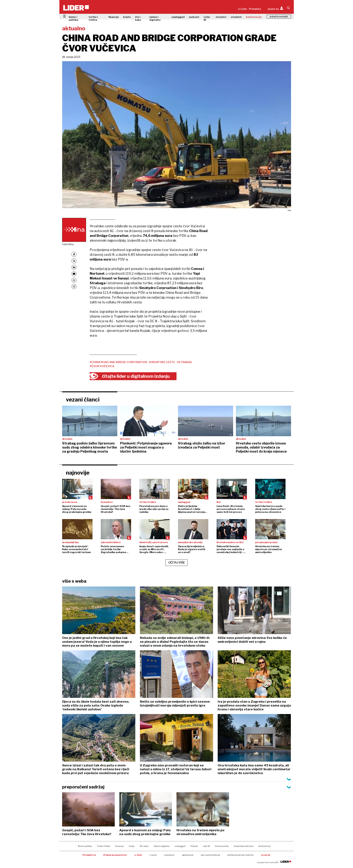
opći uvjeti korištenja (210, 855)
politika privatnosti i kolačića (240, 855)
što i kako (138, 18)
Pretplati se (89, 855)
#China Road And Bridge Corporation (118, 362)
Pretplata (255, 8)
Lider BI (207, 18)
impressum (169, 855)
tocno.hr (265, 855)
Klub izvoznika (222, 846)
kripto (127, 16)
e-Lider (242, 8)
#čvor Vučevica (102, 366)
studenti (236, 16)
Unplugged (180, 846)
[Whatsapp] (74, 280)
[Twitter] (74, 260)
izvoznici (221, 16)
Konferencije (264, 846)
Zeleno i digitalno (162, 846)
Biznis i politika (85, 846)
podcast (194, 16)
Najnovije (78, 472)
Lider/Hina (68, 244)
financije (113, 16)
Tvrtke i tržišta (103, 846)
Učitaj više (176, 562)
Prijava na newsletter (115, 855)
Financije (119, 846)
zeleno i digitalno (155, 18)
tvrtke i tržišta (93, 18)
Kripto (132, 846)
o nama (153, 855)
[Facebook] (74, 254)
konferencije (254, 16)
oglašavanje (187, 855)
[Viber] (74, 286)
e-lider (138, 855)
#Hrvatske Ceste (162, 362)
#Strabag (184, 362)
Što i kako (144, 846)
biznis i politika (73, 18)
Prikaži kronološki (279, 16)
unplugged (178, 16)
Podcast (194, 846)
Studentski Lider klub (243, 846)
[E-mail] (74, 273)
